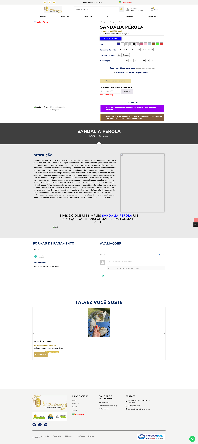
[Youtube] (45, 424)
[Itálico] (111, 268)
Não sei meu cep (106, 95)
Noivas (43, 16)
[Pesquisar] (121, 9)
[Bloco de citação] (126, 268)
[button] (33, 333)
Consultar (126, 91)
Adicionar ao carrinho (115, 81)
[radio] (118, 44)
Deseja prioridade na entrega (132, 68)
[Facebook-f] (34, 424)
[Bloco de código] (129, 268)
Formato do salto (107, 55)
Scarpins (129, 16)
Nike (108, 16)
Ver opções (40, 355)
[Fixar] (117, 268)
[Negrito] (108, 268)
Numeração (105, 61)
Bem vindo (134, 8)
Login (163, 255)
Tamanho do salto (108, 50)
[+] (137, 268)
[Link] (132, 268)
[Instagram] (49, 2)
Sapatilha (88, 16)
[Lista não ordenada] (123, 268)
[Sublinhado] (114, 268)
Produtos (152, 16)
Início (102, 22)
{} (134, 268)
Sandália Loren (43, 341)
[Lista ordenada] (120, 268)
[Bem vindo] (127, 9)
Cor (101, 44)
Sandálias (65, 16)
